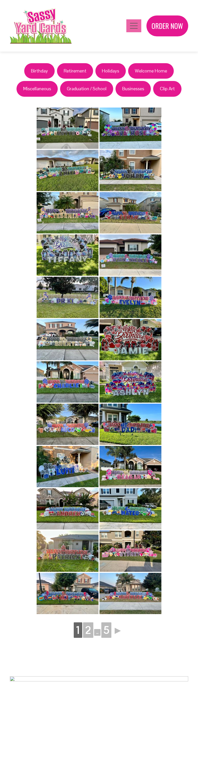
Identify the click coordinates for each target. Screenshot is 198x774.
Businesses (133, 89)
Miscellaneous (37, 89)
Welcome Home (151, 71)
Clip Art (167, 89)
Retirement (75, 71)
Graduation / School (86, 89)
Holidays (110, 71)
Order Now (167, 26)
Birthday (39, 71)
